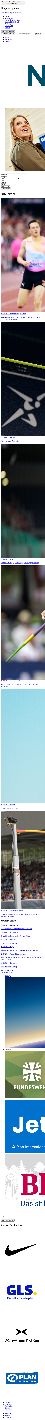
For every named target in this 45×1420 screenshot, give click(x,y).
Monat (3, 184)
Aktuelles (8, 16)
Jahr (2, 180)
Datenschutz (9, 1406)
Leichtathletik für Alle (12, 22)
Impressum (8, 1404)
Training (8, 24)
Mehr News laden (7, 970)
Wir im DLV (9, 26)
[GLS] (22, 1313)
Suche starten (6, 188)
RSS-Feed (8, 1410)
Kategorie (4, 177)
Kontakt (7, 1402)
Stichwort (4, 174)
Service (7, 28)
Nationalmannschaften (12, 20)
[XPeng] (22, 1356)
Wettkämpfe (9, 18)
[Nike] (22, 1270)
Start (6, 37)
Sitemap (7, 1408)
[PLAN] (22, 1399)
